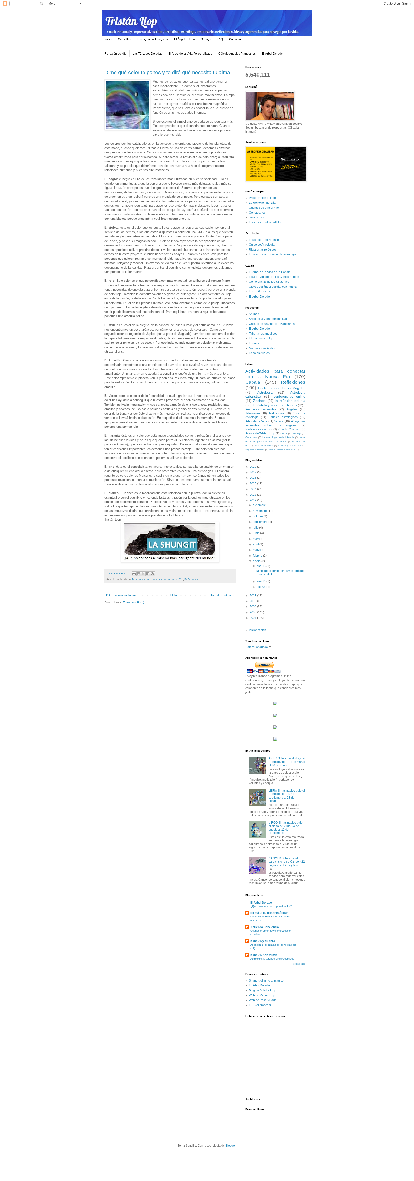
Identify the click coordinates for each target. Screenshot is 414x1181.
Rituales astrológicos (262, 249)
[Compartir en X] (143, 573)
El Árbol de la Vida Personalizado (190, 53)
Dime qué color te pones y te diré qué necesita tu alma (167, 72)
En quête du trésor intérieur (269, 913)
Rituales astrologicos (283, 417)
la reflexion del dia (290, 401)
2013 (253, 494)
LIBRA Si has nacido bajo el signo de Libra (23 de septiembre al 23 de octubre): (287, 796)
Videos (278, 421)
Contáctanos (257, 212)
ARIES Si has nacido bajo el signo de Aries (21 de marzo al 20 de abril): (287, 762)
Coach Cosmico (289, 429)
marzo (257, 549)
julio (256, 527)
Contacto (235, 39)
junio (256, 533)
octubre (258, 516)
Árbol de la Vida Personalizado (269, 319)
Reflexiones (191, 579)
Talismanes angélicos (263, 333)
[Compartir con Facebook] (147, 573)
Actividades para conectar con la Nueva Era (157, 579)
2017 (253, 472)
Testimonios (256, 217)
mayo (257, 538)
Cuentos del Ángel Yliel (264, 207)
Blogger (230, 1145)
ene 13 (261, 581)
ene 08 (261, 587)
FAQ (220, 39)
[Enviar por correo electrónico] (134, 573)
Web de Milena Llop (262, 995)
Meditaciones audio (258, 429)
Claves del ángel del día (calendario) (273, 286)
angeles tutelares (254, 449)
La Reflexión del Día (262, 202)
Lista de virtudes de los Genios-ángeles (274, 277)
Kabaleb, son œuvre (264, 955)
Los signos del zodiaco (264, 240)
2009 (253, 606)
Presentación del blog (263, 198)
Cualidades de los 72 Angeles (281, 388)
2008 (253, 612)
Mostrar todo (299, 964)
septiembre (260, 521)
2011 (253, 595)
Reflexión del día (115, 53)
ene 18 (261, 566)
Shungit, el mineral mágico (266, 980)
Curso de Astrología (262, 244)
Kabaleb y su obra (262, 941)
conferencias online (289, 396)
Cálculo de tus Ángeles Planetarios (272, 324)
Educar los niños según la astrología (272, 254)
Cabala (252, 382)
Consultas (124, 39)
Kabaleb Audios (259, 353)
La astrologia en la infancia (278, 437)
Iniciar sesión (257, 630)
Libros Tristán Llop (261, 338)
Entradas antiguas (222, 595)
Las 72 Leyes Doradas (147, 53)
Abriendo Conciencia (264, 927)
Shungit (206, 39)
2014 (253, 489)
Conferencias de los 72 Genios (269, 281)
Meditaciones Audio (262, 348)
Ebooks (254, 343)
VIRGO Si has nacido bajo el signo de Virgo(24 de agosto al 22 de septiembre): (286, 828)
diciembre (260, 505)
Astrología (265, 392)
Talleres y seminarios (289, 445)
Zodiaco (259, 401)
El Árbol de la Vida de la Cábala (270, 272)
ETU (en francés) (260, 1005)
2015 (253, 483)
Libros (284, 433)
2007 (253, 617)
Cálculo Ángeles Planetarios (237, 53)
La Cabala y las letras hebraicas (275, 405)
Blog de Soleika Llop (262, 990)
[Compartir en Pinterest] (152, 573)
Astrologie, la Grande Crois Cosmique (272, 958)
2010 (253, 601)
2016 (253, 477)
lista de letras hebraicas (282, 449)
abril (256, 544)
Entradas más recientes (121, 595)
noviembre (260, 510)
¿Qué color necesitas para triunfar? (271, 906)
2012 (253, 500)
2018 (253, 466)
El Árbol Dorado (272, 53)
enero (257, 561)
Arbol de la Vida (256, 421)
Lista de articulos (263, 445)
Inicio (108, 39)
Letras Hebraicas (260, 291)
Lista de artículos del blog (265, 222)
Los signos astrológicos (152, 39)
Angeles (292, 409)
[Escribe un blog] (138, 573)
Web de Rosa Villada (262, 1000)
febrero (258, 555)
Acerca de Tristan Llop (260, 433)
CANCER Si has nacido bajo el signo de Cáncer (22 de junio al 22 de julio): (287, 862)
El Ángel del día (184, 39)
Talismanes (252, 413)
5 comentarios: (118, 573)
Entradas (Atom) (133, 602)
